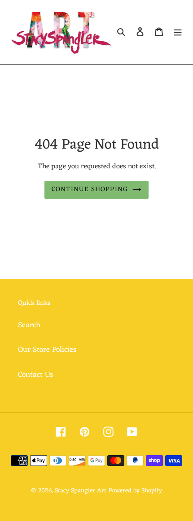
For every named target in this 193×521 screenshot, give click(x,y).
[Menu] (177, 32)
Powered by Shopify (135, 490)
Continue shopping (90, 190)
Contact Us (35, 375)
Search (29, 325)
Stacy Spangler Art (80, 490)
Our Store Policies (47, 350)
